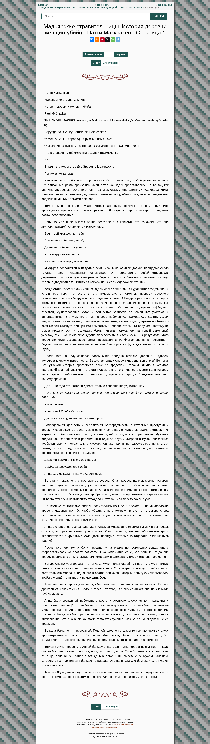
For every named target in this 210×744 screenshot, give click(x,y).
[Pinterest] (102, 39)
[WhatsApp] (113, 39)
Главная (43, 5)
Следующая (110, 63)
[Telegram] (118, 39)
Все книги (103, 5)
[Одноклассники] (97, 39)
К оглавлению (93, 54)
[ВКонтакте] (92, 39)
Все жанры (165, 5)
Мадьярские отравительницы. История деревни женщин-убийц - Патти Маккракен (91, 7)
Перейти (121, 54)
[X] (107, 39)
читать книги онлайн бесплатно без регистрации (112, 726)
